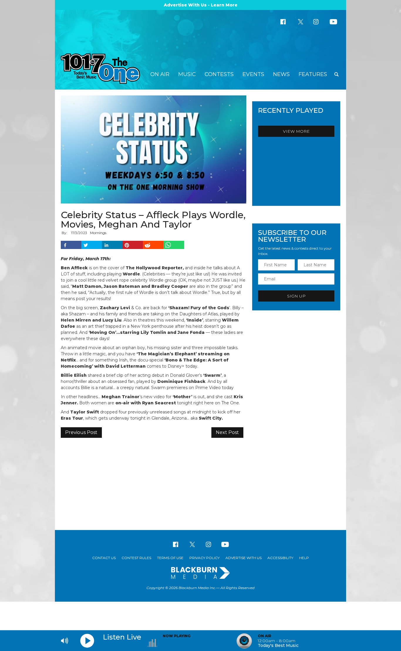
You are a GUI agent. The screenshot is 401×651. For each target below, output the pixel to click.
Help (304, 558)
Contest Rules (136, 558)
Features (313, 74)
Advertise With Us (243, 558)
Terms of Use (170, 558)
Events (253, 74)
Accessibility (280, 558)
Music (187, 74)
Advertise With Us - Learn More (200, 5)
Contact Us (104, 558)
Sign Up (296, 296)
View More (296, 131)
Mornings (98, 233)
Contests (219, 74)
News (281, 74)
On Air (159, 74)
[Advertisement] (200, 483)
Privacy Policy (204, 558)
